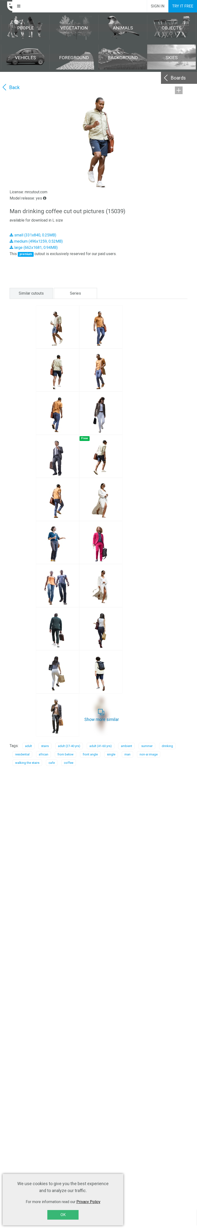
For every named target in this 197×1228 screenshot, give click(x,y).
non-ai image (149, 754)
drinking (167, 746)
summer (147, 746)
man (127, 754)
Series (75, 293)
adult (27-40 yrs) (69, 746)
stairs (45, 746)
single (111, 754)
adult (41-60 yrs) (100, 746)
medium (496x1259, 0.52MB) (38, 241)
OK (63, 1214)
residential (22, 754)
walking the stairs (27, 763)
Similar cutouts (31, 293)
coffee (68, 763)
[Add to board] (179, 90)
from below (65, 754)
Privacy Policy (88, 1201)
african (43, 754)
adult (28, 746)
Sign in (157, 6)
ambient (126, 746)
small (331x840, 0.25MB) (34, 235)
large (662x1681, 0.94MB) (35, 247)
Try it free (182, 6)
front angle (90, 754)
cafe (52, 763)
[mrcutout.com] (6, 6)
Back (14, 87)
